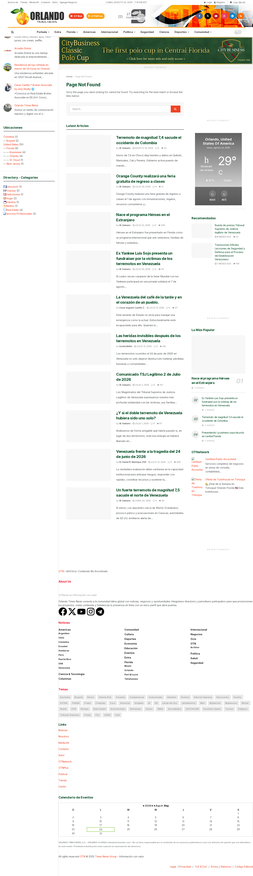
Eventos (129, 652)
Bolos (90, 697)
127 (161, 385)
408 (178, 462)
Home (69, 76)
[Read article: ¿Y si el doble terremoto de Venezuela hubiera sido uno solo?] (88, 426)
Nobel (63, 709)
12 (162, 186)
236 (162, 225)
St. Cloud (15, 159)
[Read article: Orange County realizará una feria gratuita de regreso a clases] (88, 189)
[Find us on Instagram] (224, 16)
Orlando (14, 155)
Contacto (45, 2)
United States (11, 144)
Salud (194, 658)
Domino (185, 697)
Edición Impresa (203, 697)
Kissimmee (16, 152)
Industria (11, 202)
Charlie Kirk (105, 697)
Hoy (166, 805)
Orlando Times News (26, 105)
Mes (202, 703)
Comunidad (201, 32)
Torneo (229, 709)
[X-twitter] (72, 611)
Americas (89, 32)
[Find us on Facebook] (199, 16)
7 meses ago (224, 263)
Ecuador (63, 646)
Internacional (109, 32)
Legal (173, 866)
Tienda (23, 2)
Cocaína (120, 697)
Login (209, 2)
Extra (58, 32)
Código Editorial (244, 866)
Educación (12, 186)
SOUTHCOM (192, 709)
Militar (245, 703)
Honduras (64, 650)
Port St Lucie (131, 674)
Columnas (65, 678)
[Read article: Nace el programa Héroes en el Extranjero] (88, 228)
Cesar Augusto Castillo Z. (132, 307)
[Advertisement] (218, 96)
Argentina (64, 633)
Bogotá (11, 140)
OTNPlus (97, 16)
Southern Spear (212, 709)
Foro (112, 703)
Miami (127, 666)
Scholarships (117, 709)
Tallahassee (131, 679)
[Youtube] (81, 611)
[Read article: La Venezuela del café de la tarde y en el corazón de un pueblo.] (88, 311)
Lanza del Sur (169, 703)
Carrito (62, 786)
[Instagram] (90, 611)
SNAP (160, 709)
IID (156, 703)
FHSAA (76, 703)
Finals (87, 703)
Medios (10, 205)
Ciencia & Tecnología (72, 674)
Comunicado (155, 697)
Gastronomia (13, 194)
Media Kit (34, 2)
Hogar (9, 198)
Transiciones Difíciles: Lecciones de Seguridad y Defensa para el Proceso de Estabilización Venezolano (230, 252)
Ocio (193, 638)
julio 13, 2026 (144, 346)
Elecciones (223, 697)
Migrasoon (231, 703)
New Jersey (13, 163)
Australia (65, 697)
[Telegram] (100, 611)
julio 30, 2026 (142, 186)
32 (164, 148)
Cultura (129, 634)
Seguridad (147, 32)
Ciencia (164, 32)
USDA (107, 715)
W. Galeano (125, 148)
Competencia (137, 697)
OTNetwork (65, 761)
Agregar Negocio (68, 2)
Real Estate (12, 209)
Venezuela (64, 668)
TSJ (97, 715)
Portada (42, 32)
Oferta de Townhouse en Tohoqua (225, 479)
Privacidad (185, 866)
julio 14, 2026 (156, 307)
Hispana (139, 703)
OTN (61, 571)
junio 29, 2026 (142, 500)
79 (162, 269)
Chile (61, 637)
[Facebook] (63, 611)
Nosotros (64, 736)
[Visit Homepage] (37, 16)
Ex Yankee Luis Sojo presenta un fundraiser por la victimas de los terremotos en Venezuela (144, 258)
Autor (55, 2)
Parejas (85, 709)
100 (164, 346)
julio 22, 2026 (142, 225)
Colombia (8, 136)
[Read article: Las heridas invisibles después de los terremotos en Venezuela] (88, 349)
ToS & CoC (201, 866)
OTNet (77, 16)
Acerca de (13, 2)
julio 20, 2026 (142, 269)
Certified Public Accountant (220, 459)
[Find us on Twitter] (207, 16)
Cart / (239, 2)
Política (128, 32)
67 (160, 423)
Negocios (196, 634)
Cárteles (171, 697)
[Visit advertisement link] (156, 51)
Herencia (125, 703)
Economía (130, 643)
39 (162, 500)
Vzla (117, 715)
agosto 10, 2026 (143, 148)
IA (149, 703)
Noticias (63, 730)
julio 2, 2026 (141, 385)
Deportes (181, 32)
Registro (220, 2)
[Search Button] (12, 32)
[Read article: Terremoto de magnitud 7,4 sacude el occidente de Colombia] (88, 151)
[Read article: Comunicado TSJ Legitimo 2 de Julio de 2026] (88, 388)
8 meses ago (224, 236)
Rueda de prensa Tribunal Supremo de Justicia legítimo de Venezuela (229, 229)
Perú (61, 655)
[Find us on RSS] (241, 16)
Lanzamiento (189, 703)
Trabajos (242, 709)
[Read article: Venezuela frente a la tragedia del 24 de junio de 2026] (88, 465)
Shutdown (135, 709)
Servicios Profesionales (18, 213)
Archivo (195, 647)
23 (236, 236)
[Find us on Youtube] (216, 16)
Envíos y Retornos (221, 866)
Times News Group (106, 856)
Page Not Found (83, 76)
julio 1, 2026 (141, 423)
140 (237, 263)
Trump (87, 715)
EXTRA (63, 703)
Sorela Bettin (125, 346)
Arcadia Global (22, 48)
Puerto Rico (65, 659)
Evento (237, 697)
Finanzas (11, 190)
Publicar (63, 774)
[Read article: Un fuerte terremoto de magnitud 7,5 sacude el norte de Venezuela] (88, 503)
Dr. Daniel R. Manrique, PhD (132, 462)
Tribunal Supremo (70, 715)
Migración (215, 703)
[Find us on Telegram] (232, 16)
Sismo (149, 709)
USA (61, 663)
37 (176, 307)
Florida (10, 148)
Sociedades (174, 709)
